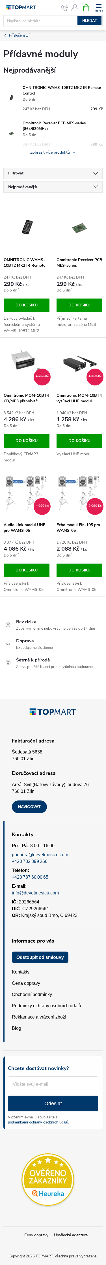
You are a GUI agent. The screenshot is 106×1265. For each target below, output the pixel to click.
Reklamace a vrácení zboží (39, 1017)
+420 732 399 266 (29, 861)
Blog (16, 1028)
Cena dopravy (26, 983)
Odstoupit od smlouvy (40, 957)
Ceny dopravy (36, 1235)
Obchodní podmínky (32, 994)
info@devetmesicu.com (35, 893)
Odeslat (53, 1103)
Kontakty (20, 972)
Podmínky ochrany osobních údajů (46, 1005)
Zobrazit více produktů (50, 152)
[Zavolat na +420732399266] (64, 8)
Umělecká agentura (71, 1235)
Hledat (89, 20)
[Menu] (98, 7)
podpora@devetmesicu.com (40, 854)
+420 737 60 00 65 (30, 877)
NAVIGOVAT (29, 806)
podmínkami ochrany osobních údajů (38, 1122)
